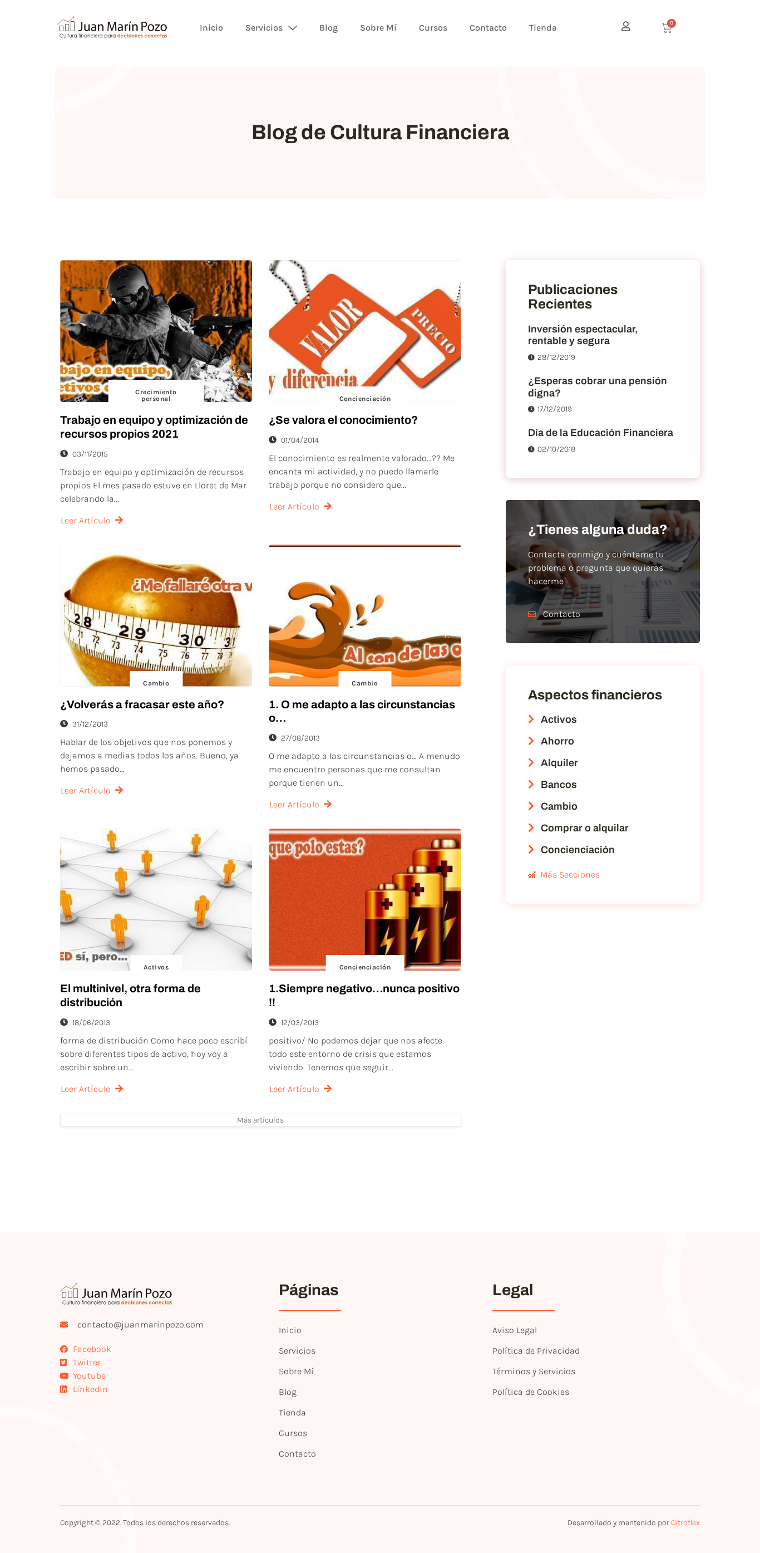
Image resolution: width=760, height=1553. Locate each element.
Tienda (543, 27)
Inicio (211, 27)
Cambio (156, 683)
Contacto (488, 27)
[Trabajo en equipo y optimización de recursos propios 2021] (156, 331)
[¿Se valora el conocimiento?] (365, 331)
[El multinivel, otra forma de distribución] (156, 900)
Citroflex (685, 1522)
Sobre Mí (378, 27)
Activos (156, 967)
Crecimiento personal (155, 395)
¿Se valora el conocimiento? (343, 420)
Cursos (433, 27)
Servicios (264, 27)
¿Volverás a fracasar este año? (142, 704)
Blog (328, 27)
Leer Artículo (86, 520)
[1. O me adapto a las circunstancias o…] (365, 616)
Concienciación (365, 399)
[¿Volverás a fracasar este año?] (156, 616)
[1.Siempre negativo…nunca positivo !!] (365, 900)
